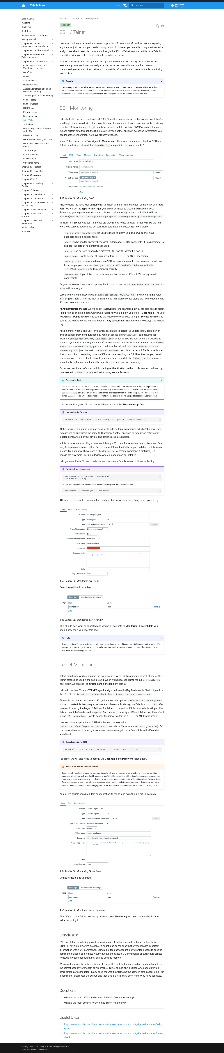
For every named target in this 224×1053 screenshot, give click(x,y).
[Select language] (125, 5)
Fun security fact (73, 380)
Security (69, 81)
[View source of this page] (158, 26)
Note (68, 638)
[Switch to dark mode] (118, 5)
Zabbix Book (27, 19)
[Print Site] (162, 26)
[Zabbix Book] (23, 5)
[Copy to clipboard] (159, 419)
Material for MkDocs (40, 1049)
